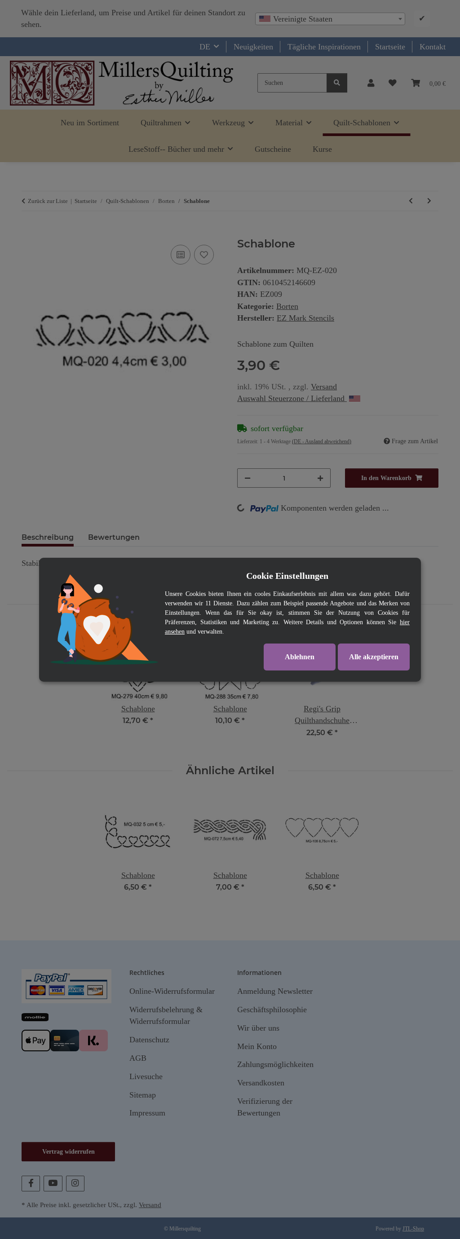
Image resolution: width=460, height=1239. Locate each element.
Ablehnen (299, 657)
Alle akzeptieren (373, 657)
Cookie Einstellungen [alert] (287, 576)
